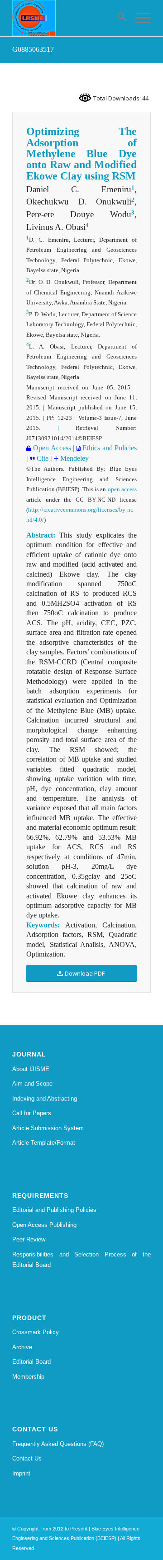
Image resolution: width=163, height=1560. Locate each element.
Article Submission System (48, 1128)
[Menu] (138, 18)
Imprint (21, 1473)
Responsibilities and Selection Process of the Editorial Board (81, 1259)
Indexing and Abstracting (44, 1098)
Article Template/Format (43, 1142)
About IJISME (30, 1069)
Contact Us (27, 1458)
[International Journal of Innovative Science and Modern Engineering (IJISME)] (67, 18)
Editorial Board (31, 1361)
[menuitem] (117, 18)
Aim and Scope (32, 1083)
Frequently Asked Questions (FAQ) (58, 1443)
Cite (41, 458)
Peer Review (28, 1239)
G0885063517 (33, 49)
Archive (22, 1347)
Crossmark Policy (35, 1332)
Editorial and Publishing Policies (54, 1209)
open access (122, 489)
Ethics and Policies (109, 448)
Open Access (51, 448)
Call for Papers (31, 1113)
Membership (28, 1376)
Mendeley (73, 458)
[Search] (117, 18)
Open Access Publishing (44, 1224)
